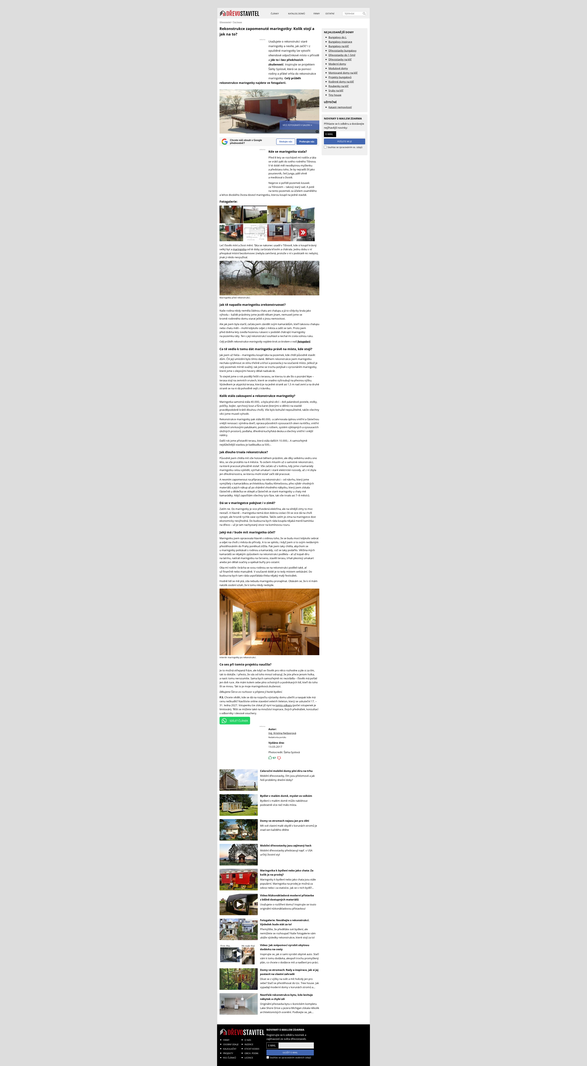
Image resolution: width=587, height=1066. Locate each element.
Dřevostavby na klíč (340, 59)
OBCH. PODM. (252, 1053)
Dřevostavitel (225, 22)
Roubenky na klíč (339, 86)
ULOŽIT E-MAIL (290, 1052)
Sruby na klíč (336, 90)
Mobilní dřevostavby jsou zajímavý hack (286, 845)
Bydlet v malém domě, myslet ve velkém (286, 796)
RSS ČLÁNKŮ (229, 1057)
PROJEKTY (228, 1053)
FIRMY (226, 1039)
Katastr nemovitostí (340, 107)
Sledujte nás (285, 141)
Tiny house (237, 22)
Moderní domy (337, 64)
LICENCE (249, 1057)
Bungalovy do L (338, 37)
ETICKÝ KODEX (252, 1048)
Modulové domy (338, 68)
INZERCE (249, 1044)
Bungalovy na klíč (339, 46)
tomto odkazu (283, 705)
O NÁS (248, 1039)
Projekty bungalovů (340, 77)
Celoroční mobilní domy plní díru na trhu (286, 771)
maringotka (239, 249)
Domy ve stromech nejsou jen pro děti (284, 820)
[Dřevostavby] (239, 13)
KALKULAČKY (229, 1048)
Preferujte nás (306, 141)
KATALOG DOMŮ (296, 13)
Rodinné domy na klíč (341, 81)
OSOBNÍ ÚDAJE (231, 1044)
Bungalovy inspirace (340, 41)
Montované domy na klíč (343, 72)
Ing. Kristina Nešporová (282, 733)
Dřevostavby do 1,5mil (342, 55)
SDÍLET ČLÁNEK (239, 720)
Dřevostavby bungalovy (342, 50)
